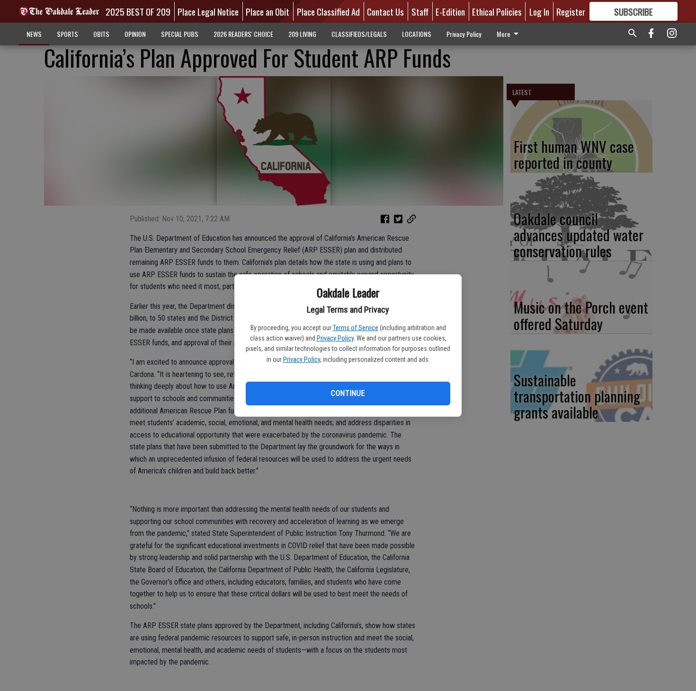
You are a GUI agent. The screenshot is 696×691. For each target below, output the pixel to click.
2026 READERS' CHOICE (243, 34)
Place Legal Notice (208, 11)
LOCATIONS (416, 34)
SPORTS (67, 34)
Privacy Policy (335, 338)
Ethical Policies (497, 11)
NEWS (34, 34)
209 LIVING (302, 34)
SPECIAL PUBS (179, 34)
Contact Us (385, 11)
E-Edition (450, 11)
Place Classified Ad (328, 11)
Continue (348, 393)
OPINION (135, 34)
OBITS (101, 34)
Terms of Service (355, 328)
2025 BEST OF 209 (138, 11)
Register (570, 11)
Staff (419, 11)
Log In (539, 11)
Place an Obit (267, 11)
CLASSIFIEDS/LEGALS (359, 34)
